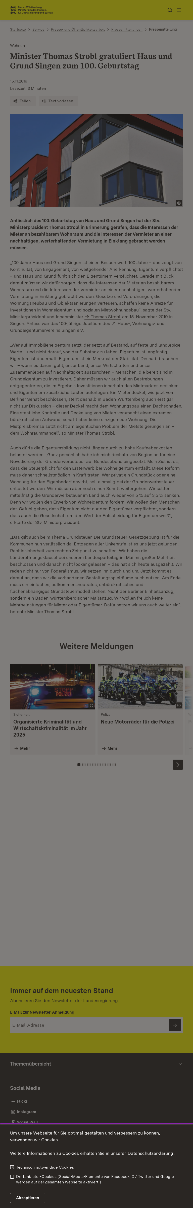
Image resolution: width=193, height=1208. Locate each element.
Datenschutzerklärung (150, 1153)
